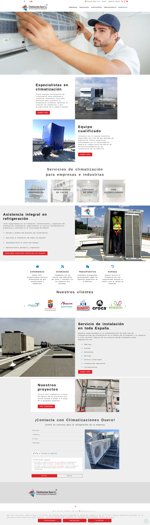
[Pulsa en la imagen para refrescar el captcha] (35, 453)
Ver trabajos (46, 406)
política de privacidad (56, 462)
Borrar (69, 476)
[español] (31, 1)
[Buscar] (29, 1)
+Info (11, 55)
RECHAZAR (74, 520)
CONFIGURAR (49, 520)
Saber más (43, 113)
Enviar (44, 476)
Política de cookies (107, 517)
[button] (24, 306)
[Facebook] (24, 1)
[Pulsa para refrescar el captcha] (39, 453)
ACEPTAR (100, 520)
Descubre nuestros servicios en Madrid (25, 253)
